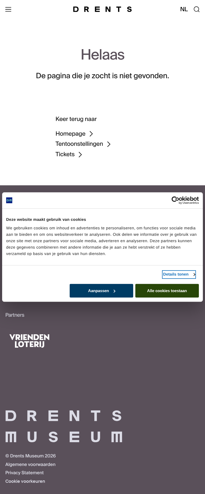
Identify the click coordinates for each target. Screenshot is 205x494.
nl (184, 9)
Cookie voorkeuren (25, 481)
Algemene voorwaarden (30, 465)
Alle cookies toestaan (167, 290)
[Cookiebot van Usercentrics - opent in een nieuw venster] (175, 200)
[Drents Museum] (102, 9)
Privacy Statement (24, 473)
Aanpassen (98, 290)
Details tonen (175, 274)
